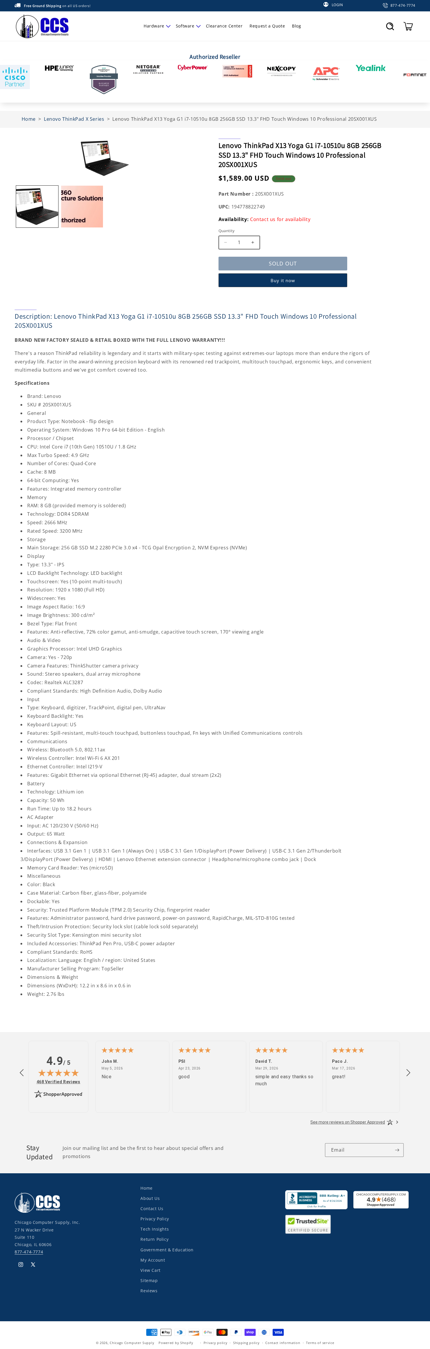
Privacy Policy (154, 1219)
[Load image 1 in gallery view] (37, 207)
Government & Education (166, 1250)
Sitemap (149, 1280)
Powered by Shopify (176, 1343)
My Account (152, 1260)
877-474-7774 (29, 1252)
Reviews (148, 1290)
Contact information (282, 1343)
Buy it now (283, 280)
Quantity (227, 230)
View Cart (150, 1270)
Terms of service (320, 1343)
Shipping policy (246, 1343)
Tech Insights (154, 1229)
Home (146, 1188)
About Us (150, 1198)
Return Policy (154, 1239)
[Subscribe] (397, 1150)
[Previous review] (21, 1073)
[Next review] (408, 1073)
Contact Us (151, 1208)
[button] (156, 26)
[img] (58, 1073)
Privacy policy (216, 1343)
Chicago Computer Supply (132, 1343)
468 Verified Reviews (58, 1081)
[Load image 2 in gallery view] (82, 207)
